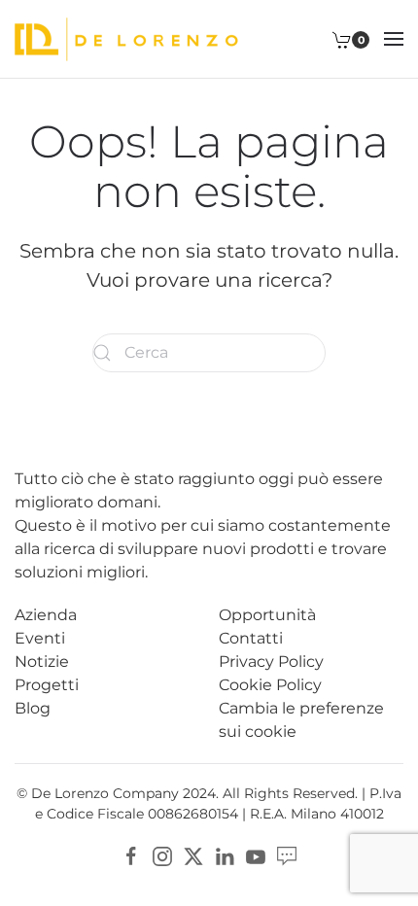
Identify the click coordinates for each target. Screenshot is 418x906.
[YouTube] (255, 855)
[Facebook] (131, 855)
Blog (33, 708)
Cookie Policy (270, 685)
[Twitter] (193, 855)
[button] (393, 39)
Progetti (47, 685)
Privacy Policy (271, 661)
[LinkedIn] (224, 855)
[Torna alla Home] (126, 39)
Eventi (40, 638)
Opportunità (267, 615)
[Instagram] (162, 855)
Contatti (251, 638)
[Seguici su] (286, 855)
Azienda (46, 615)
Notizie (42, 661)
